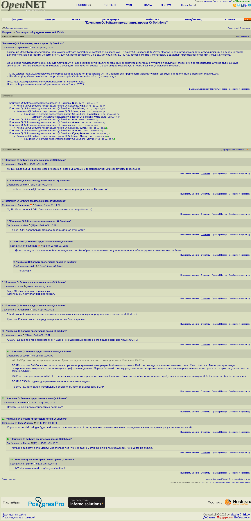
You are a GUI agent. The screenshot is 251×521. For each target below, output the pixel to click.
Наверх (223, 173)
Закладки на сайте (14, 514)
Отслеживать (243, 36)
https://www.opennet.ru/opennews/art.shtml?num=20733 (51, 84)
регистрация (225, 1)
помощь (49, 19)
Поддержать (225, 517)
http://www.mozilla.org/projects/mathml (41, 468)
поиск (76, 19)
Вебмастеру (242, 517)
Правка (223, 89)
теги (192, 4)
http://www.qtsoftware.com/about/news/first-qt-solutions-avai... (87, 52)
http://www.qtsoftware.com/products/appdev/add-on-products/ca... (64, 73)
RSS (248, 150)
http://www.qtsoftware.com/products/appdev (173, 52)
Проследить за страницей (18, 517)
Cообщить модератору (239, 89)
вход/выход (193, 19)
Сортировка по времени (233, 150)
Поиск (184, 4)
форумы (17, 19)
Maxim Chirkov (240, 514)
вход (216, 1)
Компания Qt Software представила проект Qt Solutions (40, 103)
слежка (230, 19)
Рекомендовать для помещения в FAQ (233, 482)
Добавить (209, 517)
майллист (152, 19)
